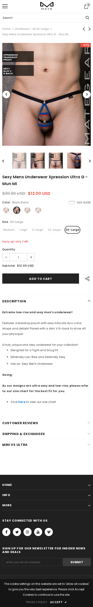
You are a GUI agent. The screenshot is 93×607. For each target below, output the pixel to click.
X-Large (37, 230)
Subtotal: (9, 266)
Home (6, 29)
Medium (9, 230)
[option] (46, 94)
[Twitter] (17, 532)
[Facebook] (6, 532)
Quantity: (9, 249)
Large (23, 230)
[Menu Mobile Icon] (5, 6)
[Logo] (46, 6)
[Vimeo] (49, 532)
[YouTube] (38, 532)
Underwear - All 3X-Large (32, 29)
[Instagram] (27, 532)
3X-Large (72, 230)
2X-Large (54, 230)
